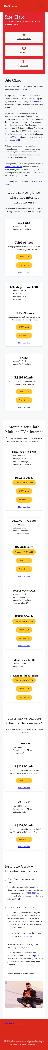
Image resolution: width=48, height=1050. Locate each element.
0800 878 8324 (34, 893)
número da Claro (24, 96)
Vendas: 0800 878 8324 (24, 483)
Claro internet (36, 101)
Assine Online (24, 265)
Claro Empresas (33, 956)
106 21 (21, 899)
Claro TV (8, 134)
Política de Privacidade (12, 1024)
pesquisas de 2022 (12, 140)
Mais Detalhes (24, 272)
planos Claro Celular (13, 167)
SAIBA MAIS (24, 257)
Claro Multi (9, 152)
